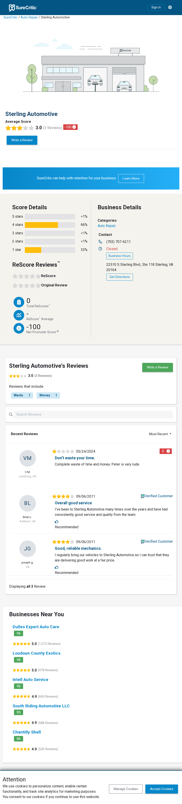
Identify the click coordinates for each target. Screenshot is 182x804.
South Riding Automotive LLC (41, 705)
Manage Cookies (126, 789)
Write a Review (22, 140)
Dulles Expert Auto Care (36, 626)
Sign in (156, 7)
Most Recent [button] (159, 434)
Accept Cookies (161, 789)
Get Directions (119, 277)
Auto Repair (29, 17)
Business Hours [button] (120, 256)
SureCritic (11, 17)
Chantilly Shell (27, 732)
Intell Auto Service (30, 679)
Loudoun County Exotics (36, 653)
